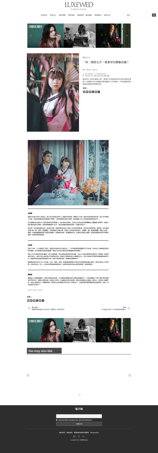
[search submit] (154, 15)
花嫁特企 (44, 15)
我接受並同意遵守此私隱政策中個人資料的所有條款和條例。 (75, 420)
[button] (28, 375)
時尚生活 (107, 15)
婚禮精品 (98, 15)
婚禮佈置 (80, 15)
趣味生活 (86, 57)
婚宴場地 (71, 15)
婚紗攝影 (88, 15)
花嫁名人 (53, 15)
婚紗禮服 (62, 15)
